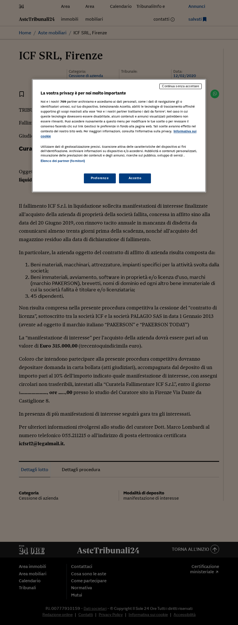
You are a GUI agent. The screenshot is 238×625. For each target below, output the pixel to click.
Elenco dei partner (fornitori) (63, 161)
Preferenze (100, 178)
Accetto (135, 178)
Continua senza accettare (180, 86)
